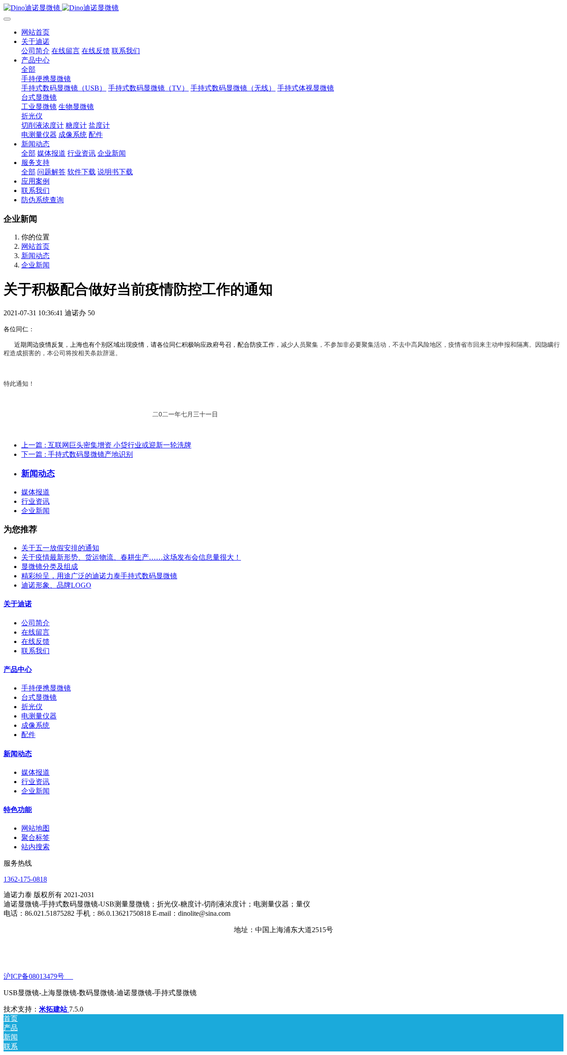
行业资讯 (35, 501)
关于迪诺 (18, 604)
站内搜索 (35, 847)
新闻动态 (35, 255)
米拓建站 (54, 1009)
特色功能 (18, 809)
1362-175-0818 (25, 879)
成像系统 (35, 725)
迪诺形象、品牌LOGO (56, 585)
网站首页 (35, 32)
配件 (28, 734)
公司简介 (35, 623)
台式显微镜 (39, 697)
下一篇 (77, 454)
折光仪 (32, 706)
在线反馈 (35, 641)
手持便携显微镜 (46, 688)
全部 (28, 69)
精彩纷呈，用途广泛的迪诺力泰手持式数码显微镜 (99, 576)
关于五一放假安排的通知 (60, 548)
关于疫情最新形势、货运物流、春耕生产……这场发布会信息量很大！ (131, 557)
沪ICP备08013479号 (38, 976)
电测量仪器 (39, 716)
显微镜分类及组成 (49, 566)
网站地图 (35, 828)
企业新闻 (35, 265)
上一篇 (106, 445)
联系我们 (35, 651)
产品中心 (18, 669)
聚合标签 (35, 837)
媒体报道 (35, 492)
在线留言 (35, 632)
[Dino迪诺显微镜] (283, 8)
